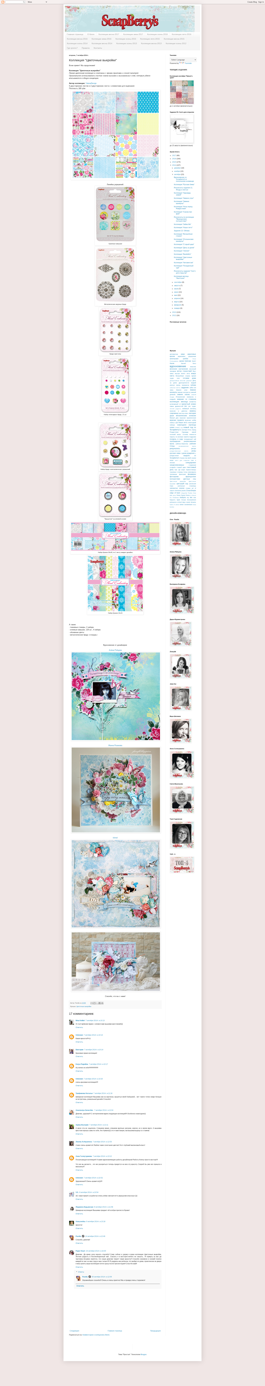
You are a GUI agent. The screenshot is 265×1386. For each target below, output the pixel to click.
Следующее (74, 1331)
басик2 (183, 363)
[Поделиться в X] (97, 1003)
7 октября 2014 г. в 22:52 (93, 1178)
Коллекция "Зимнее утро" (184, 198)
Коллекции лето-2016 (181, 34)
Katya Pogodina (82, 1064)
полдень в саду (176, 439)
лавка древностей (176, 406)
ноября (177, 171)
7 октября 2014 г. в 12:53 (102, 1142)
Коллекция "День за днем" (184, 248)
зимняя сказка (183, 394)
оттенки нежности (189, 434)
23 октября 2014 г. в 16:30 (96, 1251)
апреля (177, 298)
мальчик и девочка (178, 411)
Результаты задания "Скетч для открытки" (185, 272)
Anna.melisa (80, 1221)
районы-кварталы (182, 444)
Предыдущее (155, 1331)
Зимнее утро (181, 390)
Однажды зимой (189, 432)
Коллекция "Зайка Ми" (182, 224)
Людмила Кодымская (84, 1207)
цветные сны (189, 479)
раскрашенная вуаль (187, 446)
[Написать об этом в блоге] (94, 1003)
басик (172, 363)
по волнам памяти (182, 437)
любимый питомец (189, 408)
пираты (172, 437)
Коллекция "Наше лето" (183, 227)
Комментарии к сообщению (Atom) (96, 1335)
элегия (181, 488)
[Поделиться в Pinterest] (102, 1003)
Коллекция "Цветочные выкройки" (183, 258)
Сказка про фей (185, 458)
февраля (178, 305)
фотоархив (174, 477)
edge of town (175, 493)
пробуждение (175, 441)
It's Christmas (174, 497)
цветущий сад (182, 484)
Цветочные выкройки (83, 1006)
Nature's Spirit (175, 500)
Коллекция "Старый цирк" (184, 244)
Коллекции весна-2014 (102, 43)
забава (193, 385)
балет (194, 361)
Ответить (79, 1027)
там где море (179, 470)
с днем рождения (188, 453)
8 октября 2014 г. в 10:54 (88, 1192)
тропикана (173, 474)
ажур (183, 354)
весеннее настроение (179, 369)
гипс (178, 378)
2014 (174, 165)
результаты (175, 448)
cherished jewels (180, 490)
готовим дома (189, 378)
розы (194, 451)
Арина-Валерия (82, 1125)
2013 (174, 312)
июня (176, 292)
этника (188, 488)
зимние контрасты (183, 392)
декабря (177, 168)
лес (185, 406)
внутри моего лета (182, 373)
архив (181, 361)
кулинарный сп (175, 404)
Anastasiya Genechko (84, 1110)
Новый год (179, 427)
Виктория (79, 1050)
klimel (115, 838)
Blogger (143, 1354)
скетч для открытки (182, 460)
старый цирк (181, 467)
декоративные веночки (177, 380)
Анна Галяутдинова (84, 1156)
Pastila (78, 1236)
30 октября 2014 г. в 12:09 (102, 1277)
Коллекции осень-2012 (176, 43)
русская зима (175, 453)
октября (177, 174)
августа (177, 286)
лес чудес (192, 406)
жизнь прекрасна (182, 385)
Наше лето (182, 423)
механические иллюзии (186, 416)
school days (181, 502)
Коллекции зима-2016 (101, 39)
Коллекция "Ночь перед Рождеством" (183, 208)
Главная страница (75, 34)
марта (176, 302)
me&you (183, 497)
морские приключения (188, 418)
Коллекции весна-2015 (174, 39)
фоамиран (192, 474)
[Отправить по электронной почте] (91, 1003)
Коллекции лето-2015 (150, 39)
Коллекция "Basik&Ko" (182, 254)
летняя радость (175, 408)
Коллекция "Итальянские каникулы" (184, 240)
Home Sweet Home (183, 495)
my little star (191, 497)
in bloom (193, 495)
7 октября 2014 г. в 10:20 (93, 1079)
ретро (193, 449)
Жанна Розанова (115, 745)
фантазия (182, 474)
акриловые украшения (187, 356)
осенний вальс (175, 434)
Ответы (81, 1272)
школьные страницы (187, 486)
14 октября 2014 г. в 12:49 (95, 1236)
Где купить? (72, 48)
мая (176, 295)
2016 (174, 159)
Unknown (79, 1035)
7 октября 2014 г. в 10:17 (98, 1064)
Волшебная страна (183, 376)
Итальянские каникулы (184, 397)
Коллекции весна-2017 (109, 34)
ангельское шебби (179, 359)
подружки (192, 437)
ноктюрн (184, 430)
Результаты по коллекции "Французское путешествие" (184, 219)
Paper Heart (80, 1251)
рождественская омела (179, 451)
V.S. (77, 1192)
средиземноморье (177, 465)
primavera (173, 502)
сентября (178, 282)
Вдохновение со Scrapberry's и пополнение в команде (184, 179)
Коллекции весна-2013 (151, 43)
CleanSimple (191, 491)
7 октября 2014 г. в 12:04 (103, 1110)
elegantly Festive (186, 493)
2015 (174, 162)
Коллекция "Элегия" (182, 251)
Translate (188, 63)
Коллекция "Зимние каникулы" (181, 202)
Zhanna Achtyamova (84, 1142)
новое (172, 427)
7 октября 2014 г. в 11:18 (102, 1093)
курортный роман (189, 404)
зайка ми (193, 387)
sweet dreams (191, 502)
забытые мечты (175, 387)
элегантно (174, 488)
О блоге (90, 34)
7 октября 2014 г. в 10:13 (95, 1020)
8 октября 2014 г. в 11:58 (103, 1207)
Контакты (98, 48)
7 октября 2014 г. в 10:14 (93, 1050)
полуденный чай (190, 439)
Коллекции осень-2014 (77, 43)
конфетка (192, 402)
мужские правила (177, 420)
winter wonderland (186, 504)
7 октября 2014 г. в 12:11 (98, 1125)
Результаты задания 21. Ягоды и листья (183, 189)
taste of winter (174, 504)
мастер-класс (184, 413)
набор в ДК (174, 422)
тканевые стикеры (176, 472)
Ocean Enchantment (188, 500)
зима (171, 390)
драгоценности (184, 383)
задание (185, 387)
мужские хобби (190, 420)
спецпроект (191, 462)
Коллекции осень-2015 (126, 39)
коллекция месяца (179, 401)
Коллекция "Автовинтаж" (183, 263)
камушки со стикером (186, 399)
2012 (174, 315)
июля (176, 289)
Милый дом (174, 418)
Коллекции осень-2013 (126, 43)
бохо (194, 363)
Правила (86, 48)
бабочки (188, 361)
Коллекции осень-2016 (157, 34)
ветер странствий (184, 371)
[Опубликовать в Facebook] (99, 1003)
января (177, 308)
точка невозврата (189, 472)
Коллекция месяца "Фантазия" (181, 277)
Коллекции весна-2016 (77, 39)
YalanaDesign (91, 83)
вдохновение (178, 366)
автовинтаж (174, 354)
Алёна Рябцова (115, 650)
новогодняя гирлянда (186, 425)
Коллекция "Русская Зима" (184, 185)
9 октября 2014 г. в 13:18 (95, 1221)
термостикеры (191, 470)
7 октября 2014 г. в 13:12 (102, 1156)
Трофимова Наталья (84, 1093)
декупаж (189, 380)
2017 (174, 155)
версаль (193, 366)
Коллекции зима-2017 (133, 34)
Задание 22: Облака (182, 231)
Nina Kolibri (80, 1020)
